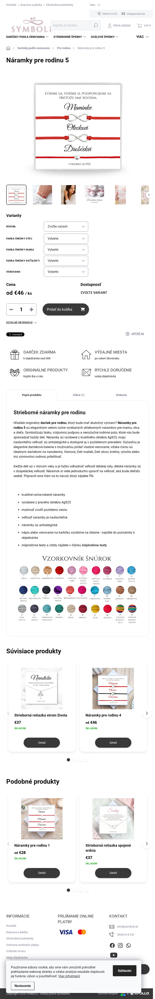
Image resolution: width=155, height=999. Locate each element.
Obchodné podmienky (59, 4)
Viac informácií (69, 976)
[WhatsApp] (128, 945)
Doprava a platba (31, 4)
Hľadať (95, 25)
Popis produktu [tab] (31, 395)
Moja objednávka (17, 957)
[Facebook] (112, 945)
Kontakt (11, 4)
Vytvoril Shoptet (108, 993)
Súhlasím (124, 971)
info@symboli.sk (127, 926)
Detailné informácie (19, 322)
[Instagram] (120, 945)
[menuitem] (27, 37)
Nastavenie (23, 986)
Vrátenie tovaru (16, 951)
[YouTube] (113, 954)
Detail (41, 742)
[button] (68, 760)
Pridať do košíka (59, 309)
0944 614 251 (126, 934)
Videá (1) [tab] (79, 395)
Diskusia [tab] (121, 395)
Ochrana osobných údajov (22, 944)
